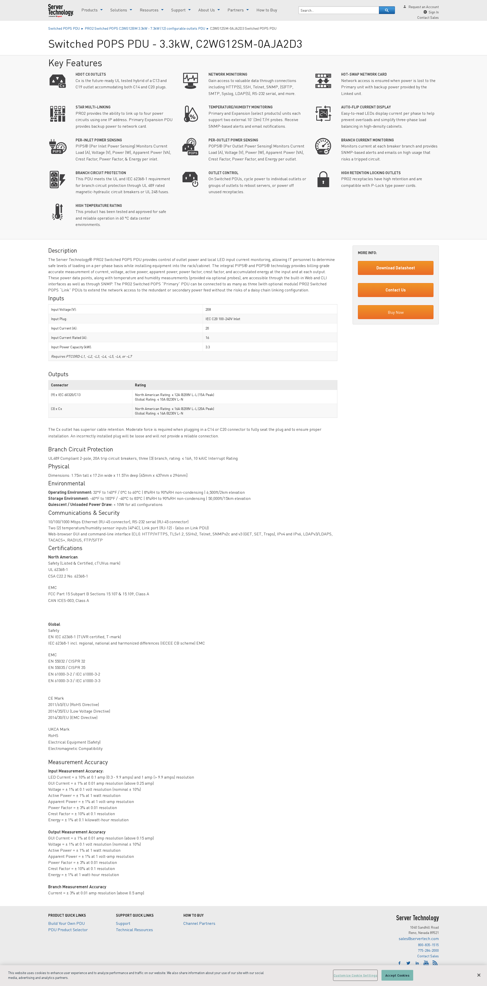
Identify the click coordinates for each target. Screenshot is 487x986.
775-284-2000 (428, 950)
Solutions (118, 9)
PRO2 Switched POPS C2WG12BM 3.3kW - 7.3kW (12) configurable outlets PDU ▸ (147, 28)
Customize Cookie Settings (355, 975)
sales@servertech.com (419, 938)
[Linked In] (418, 963)
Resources (149, 9)
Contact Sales (428, 956)
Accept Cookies (397, 975)
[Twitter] (409, 963)
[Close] (478, 975)
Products (89, 9)
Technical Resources (134, 929)
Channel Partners (199, 923)
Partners (236, 9)
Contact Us (396, 289)
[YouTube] (427, 963)
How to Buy (266, 9)
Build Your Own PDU (66, 923)
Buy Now (396, 312)
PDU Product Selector (68, 929)
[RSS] (435, 963)
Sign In (434, 12)
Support (178, 9)
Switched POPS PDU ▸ (66, 28)
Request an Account (423, 6)
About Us (206, 9)
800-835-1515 (428, 944)
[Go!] (387, 10)
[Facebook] (400, 963)
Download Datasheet (395, 267)
